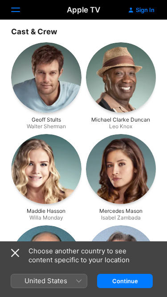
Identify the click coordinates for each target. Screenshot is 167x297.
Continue (125, 281)
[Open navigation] (21, 10)
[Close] (15, 253)
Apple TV (83, 9)
